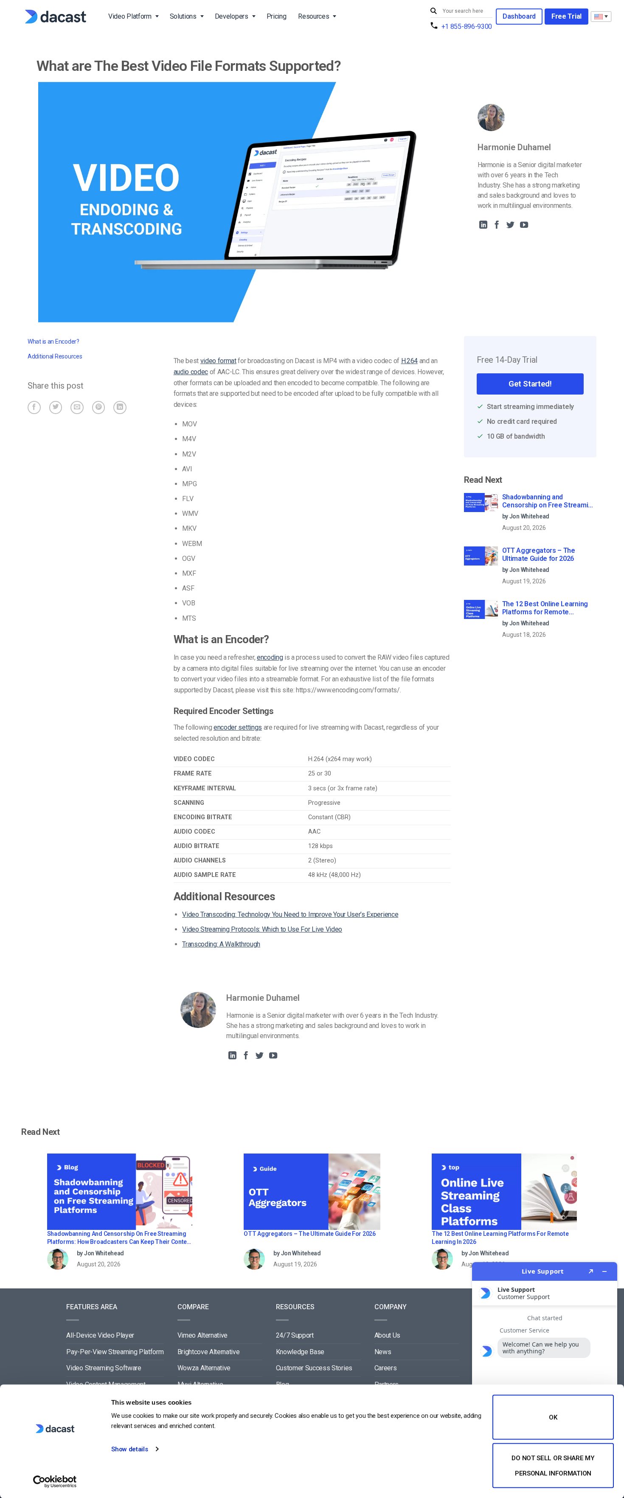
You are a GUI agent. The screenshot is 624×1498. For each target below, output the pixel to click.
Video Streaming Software (103, 1368)
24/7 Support (295, 1335)
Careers (385, 1368)
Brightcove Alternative (208, 1352)
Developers (231, 16)
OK (553, 1417)
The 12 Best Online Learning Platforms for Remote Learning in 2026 (545, 608)
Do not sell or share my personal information (553, 1465)
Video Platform (130, 16)
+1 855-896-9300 (466, 26)
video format (218, 361)
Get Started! (530, 384)
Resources (313, 16)
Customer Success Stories (314, 1368)
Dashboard (519, 16)
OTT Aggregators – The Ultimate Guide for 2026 (538, 554)
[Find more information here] (544, 1376)
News (382, 1352)
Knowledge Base (300, 1352)
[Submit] (434, 11)
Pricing (277, 16)
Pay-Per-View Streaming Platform (114, 1352)
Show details (129, 1449)
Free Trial (566, 16)
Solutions (183, 16)
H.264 (409, 361)
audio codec (191, 372)
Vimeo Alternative (202, 1335)
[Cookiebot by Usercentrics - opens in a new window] (55, 1481)
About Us (387, 1335)
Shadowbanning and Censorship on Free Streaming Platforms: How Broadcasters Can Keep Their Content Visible (549, 501)
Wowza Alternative (204, 1368)
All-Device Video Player (100, 1335)
